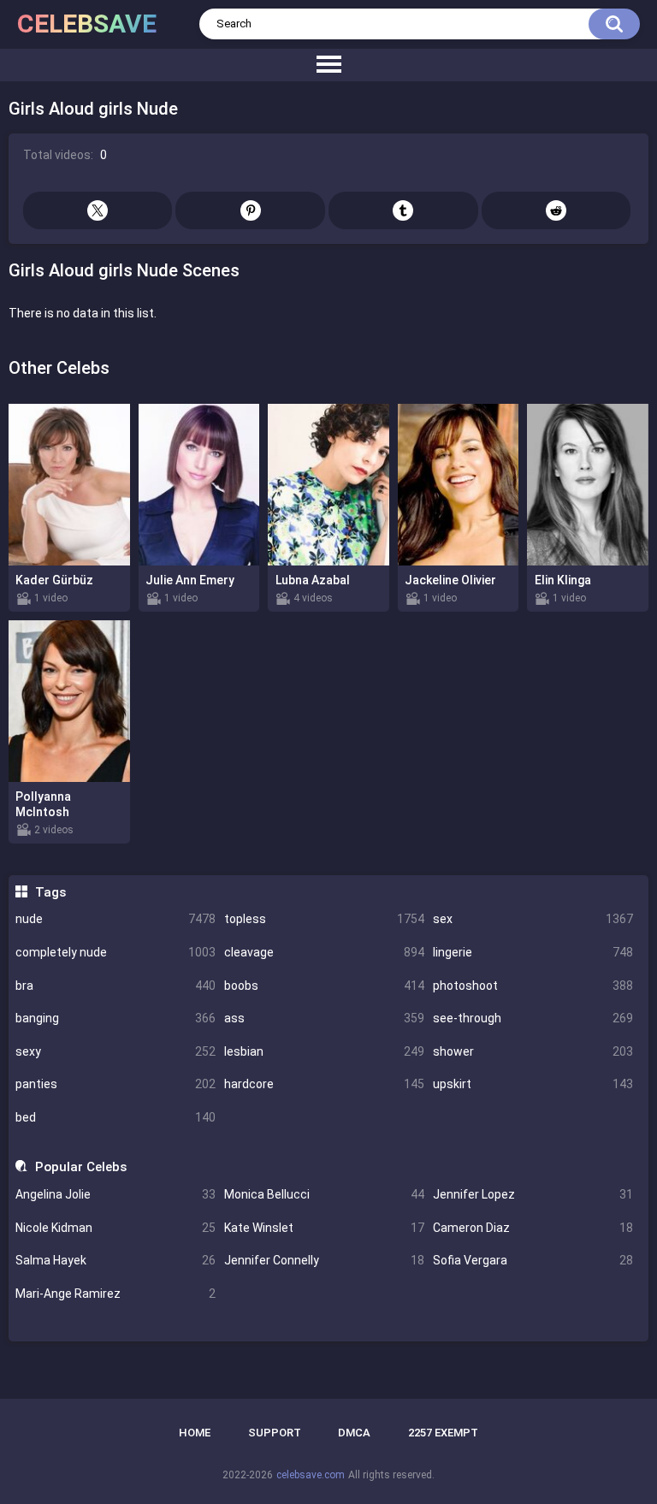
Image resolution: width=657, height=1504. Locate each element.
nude (115, 919)
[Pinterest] (250, 210)
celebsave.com (310, 1475)
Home (194, 1432)
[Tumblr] (403, 210)
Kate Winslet (324, 1228)
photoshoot (533, 985)
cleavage (324, 952)
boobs (324, 985)
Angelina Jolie (115, 1194)
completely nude (115, 952)
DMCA (354, 1432)
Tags (50, 892)
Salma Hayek (115, 1260)
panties (115, 1084)
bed (115, 1117)
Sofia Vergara (533, 1260)
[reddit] (556, 210)
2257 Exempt (443, 1432)
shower (533, 1051)
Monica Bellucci (324, 1194)
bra (115, 985)
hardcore (324, 1084)
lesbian (324, 1051)
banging (115, 1018)
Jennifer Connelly (324, 1260)
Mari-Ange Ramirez (115, 1293)
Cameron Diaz (533, 1228)
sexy (115, 1051)
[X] (98, 210)
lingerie (533, 952)
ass (324, 1018)
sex (533, 919)
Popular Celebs (80, 1167)
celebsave (87, 23)
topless (324, 919)
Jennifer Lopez (533, 1194)
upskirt (533, 1084)
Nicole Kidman (115, 1228)
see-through (533, 1018)
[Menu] (328, 65)
